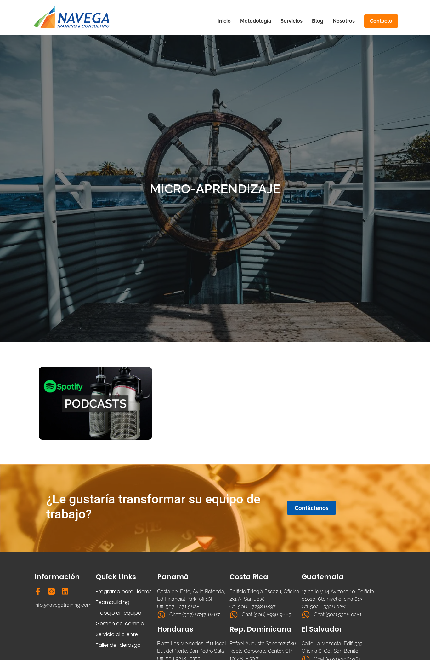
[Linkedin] (65, 591)
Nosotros (344, 21)
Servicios (291, 21)
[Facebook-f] (38, 591)
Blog (317, 21)
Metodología (255, 21)
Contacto (381, 21)
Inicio (224, 21)
